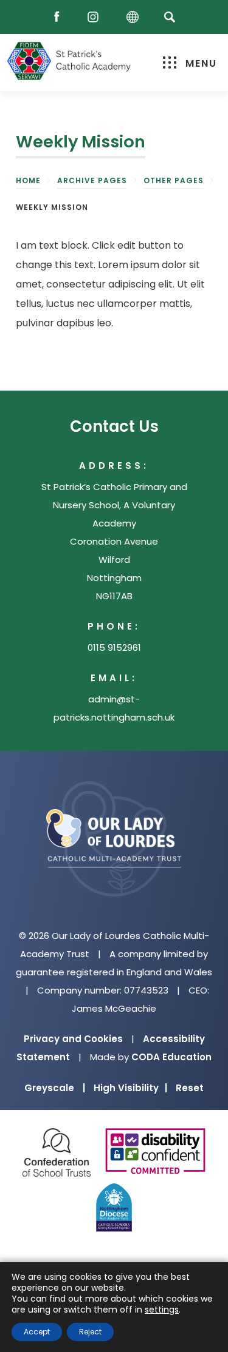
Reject (90, 1332)
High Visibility (130, 1087)
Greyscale (54, 1087)
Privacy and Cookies (73, 1038)
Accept (37, 1332)
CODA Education (171, 1057)
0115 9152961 (114, 647)
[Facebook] (59, 17)
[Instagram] (96, 17)
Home (28, 180)
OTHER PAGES (173, 180)
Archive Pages (92, 180)
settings (162, 1309)
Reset (190, 1087)
